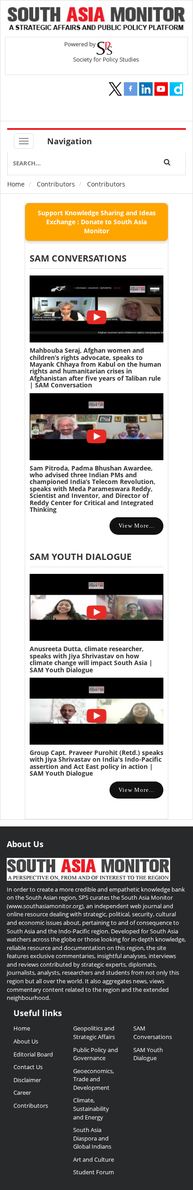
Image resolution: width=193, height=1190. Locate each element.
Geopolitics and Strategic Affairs (94, 1032)
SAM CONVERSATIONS (78, 258)
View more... (136, 525)
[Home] (96, 19)
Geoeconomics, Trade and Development (93, 1079)
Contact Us (28, 1067)
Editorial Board (33, 1054)
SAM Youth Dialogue (81, 557)
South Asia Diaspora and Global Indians (92, 1138)
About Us (25, 1041)
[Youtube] (161, 89)
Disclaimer (27, 1080)
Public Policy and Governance (95, 1054)
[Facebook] (130, 89)
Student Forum (93, 1172)
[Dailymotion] (176, 89)
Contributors (56, 184)
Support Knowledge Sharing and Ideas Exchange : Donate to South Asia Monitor (97, 222)
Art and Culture (93, 1159)
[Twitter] (115, 89)
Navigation (69, 141)
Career (22, 1092)
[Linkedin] (146, 89)
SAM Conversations (152, 1032)
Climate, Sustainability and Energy (91, 1108)
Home (16, 184)
